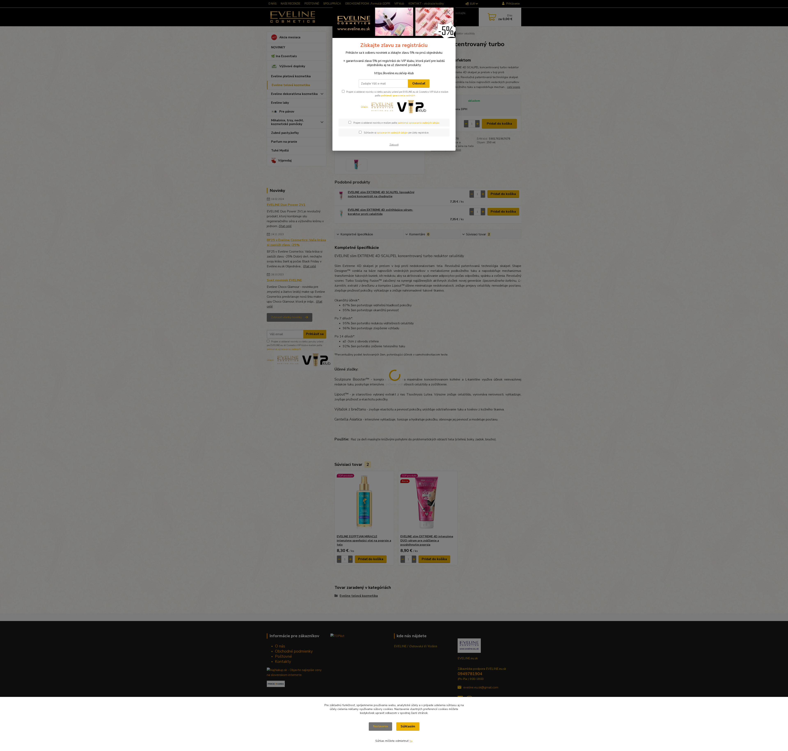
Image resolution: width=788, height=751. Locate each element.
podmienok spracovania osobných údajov (418, 122)
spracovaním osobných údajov (392, 132)
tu (410, 741)
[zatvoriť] (448, 12)
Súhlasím (408, 726)
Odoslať (418, 83)
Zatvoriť (394, 144)
